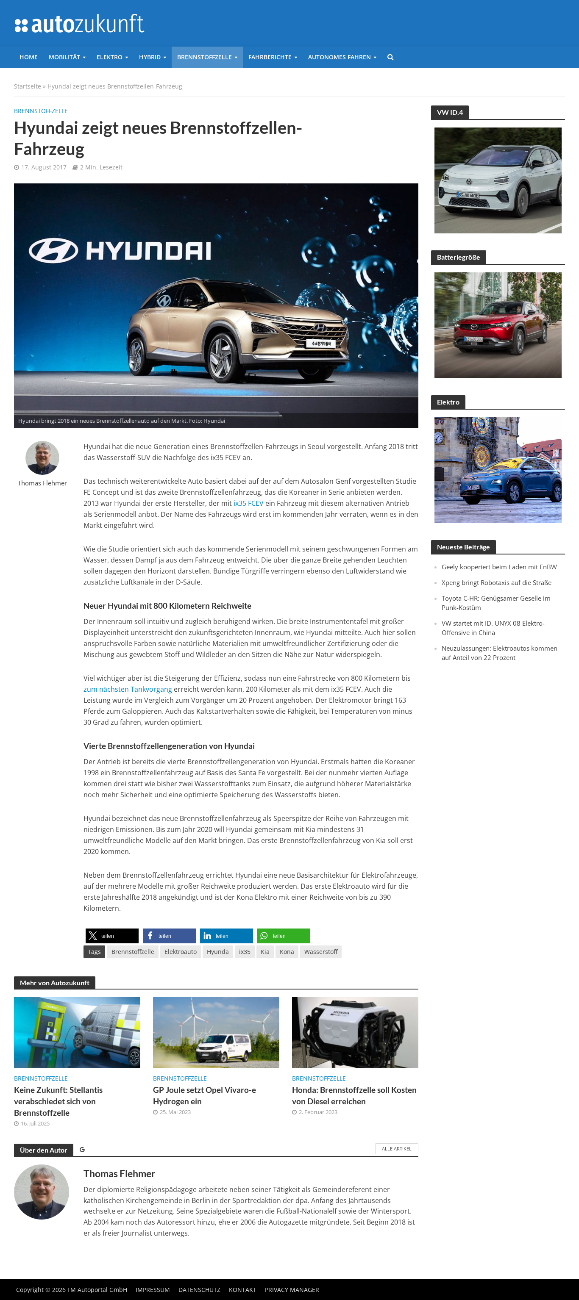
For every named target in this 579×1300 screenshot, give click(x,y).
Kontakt (242, 1290)
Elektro (109, 57)
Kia (265, 952)
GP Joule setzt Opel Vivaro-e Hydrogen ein (204, 1095)
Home (28, 57)
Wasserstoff (320, 952)
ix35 (245, 952)
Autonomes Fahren (339, 57)
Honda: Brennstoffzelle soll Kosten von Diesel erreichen (354, 1095)
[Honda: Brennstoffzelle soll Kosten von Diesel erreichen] (355, 1032)
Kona (287, 952)
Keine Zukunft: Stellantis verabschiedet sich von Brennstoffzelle (58, 1101)
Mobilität (64, 57)
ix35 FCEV (248, 503)
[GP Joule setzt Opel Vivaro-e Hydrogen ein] (216, 1032)
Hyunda (218, 952)
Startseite (27, 86)
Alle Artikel (397, 1148)
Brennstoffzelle (204, 57)
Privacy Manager (292, 1290)
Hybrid (150, 57)
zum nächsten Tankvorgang (129, 689)
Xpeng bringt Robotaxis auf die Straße (496, 582)
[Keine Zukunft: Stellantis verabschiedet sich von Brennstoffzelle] (77, 1032)
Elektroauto (180, 952)
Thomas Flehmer (42, 483)
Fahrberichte (270, 57)
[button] (112, 936)
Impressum (153, 1290)
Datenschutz (199, 1290)
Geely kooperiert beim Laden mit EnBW (499, 567)
